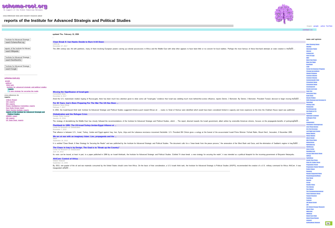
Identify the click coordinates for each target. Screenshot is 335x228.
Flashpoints (309, 107)
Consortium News (311, 82)
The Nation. (310, 189)
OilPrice (308, 155)
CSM (307, 66)
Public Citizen (310, 169)
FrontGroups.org (311, 109)
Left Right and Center (313, 131)
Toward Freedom (311, 196)
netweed (309, 220)
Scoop (308, 182)
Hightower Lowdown (312, 115)
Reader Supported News (314, 173)
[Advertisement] (75, 69)
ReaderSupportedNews (313, 176)
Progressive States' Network (315, 167)
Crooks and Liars (311, 89)
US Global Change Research (315, 207)
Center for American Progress (315, 69)
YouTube (329, 26)
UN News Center (311, 202)
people (7, 81)
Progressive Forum (312, 164)
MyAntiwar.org (310, 144)
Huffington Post (311, 118)
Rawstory (309, 171)
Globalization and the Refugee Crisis (70, 114)
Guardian (309, 113)
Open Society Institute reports (17, 110)
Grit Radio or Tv (311, 111)
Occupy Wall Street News (314, 153)
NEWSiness (309, 147)
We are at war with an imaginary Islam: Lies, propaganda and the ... (84, 136)
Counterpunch (310, 86)
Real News (309, 178)
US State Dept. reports (14, 120)
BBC (307, 58)
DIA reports (10, 104)
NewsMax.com (310, 151)
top (328, 223)
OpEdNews (309, 158)
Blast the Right (311, 62)
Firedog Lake (310, 104)
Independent (310, 122)
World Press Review (312, 218)
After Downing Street (312, 44)
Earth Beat (309, 95)
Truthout (308, 200)
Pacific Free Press (312, 160)
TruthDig (308, 198)
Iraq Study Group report (15, 108)
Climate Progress (311, 73)
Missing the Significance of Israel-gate (71, 92)
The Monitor (310, 187)
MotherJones (310, 142)
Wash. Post (310, 209)
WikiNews (309, 213)
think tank (10, 85)
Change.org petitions (312, 71)
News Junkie (310, 149)
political (8, 83)
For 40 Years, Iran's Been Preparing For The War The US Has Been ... (85, 103)
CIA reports (10, 102)
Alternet (308, 51)
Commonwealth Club (312, 80)
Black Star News (311, 60)
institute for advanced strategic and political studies (27, 87)
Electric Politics (311, 98)
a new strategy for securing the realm (23, 91)
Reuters (308, 180)
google (316, 26)
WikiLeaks (309, 211)
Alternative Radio (311, 49)
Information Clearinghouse (314, 124)
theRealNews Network (313, 222)
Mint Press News (311, 140)
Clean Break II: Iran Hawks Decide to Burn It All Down (78, 42)
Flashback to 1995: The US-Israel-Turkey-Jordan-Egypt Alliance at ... (84, 125)
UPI (307, 204)
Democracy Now (311, 93)
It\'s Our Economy (311, 129)
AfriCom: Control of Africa (65, 159)
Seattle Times (310, 184)
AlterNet (308, 46)
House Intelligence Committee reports (20, 106)
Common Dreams (311, 75)
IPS (307, 120)
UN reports (10, 118)
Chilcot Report (11, 100)
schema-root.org (12, 78)
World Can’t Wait (311, 216)
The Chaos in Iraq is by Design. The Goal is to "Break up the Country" (86, 148)
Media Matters (310, 133)
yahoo (323, 26)
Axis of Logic (310, 55)
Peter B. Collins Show (313, 162)
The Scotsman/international (314, 191)
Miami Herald (310, 138)
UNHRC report (11, 116)
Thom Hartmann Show (313, 193)
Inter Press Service (312, 127)
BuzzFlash (309, 64)
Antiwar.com (310, 53)
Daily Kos (309, 91)
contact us (307, 30)
